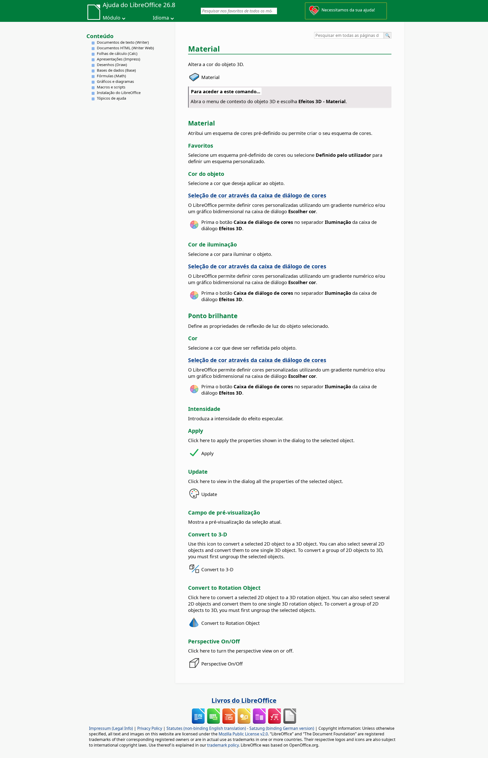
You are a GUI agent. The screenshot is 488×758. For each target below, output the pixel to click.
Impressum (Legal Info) (111, 728)
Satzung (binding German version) (281, 728)
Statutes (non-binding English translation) (206, 728)
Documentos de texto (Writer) (123, 42)
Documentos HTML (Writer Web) (125, 47)
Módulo (111, 17)
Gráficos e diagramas (115, 81)
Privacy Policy (149, 728)
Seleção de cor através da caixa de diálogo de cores (257, 195)
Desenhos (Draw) (112, 64)
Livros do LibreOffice (244, 700)
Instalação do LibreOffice (119, 92)
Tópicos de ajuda (111, 98)
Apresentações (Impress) (118, 58)
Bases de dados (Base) (116, 70)
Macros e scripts (111, 86)
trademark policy (223, 745)
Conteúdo (100, 36)
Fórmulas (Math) (111, 75)
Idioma (161, 17)
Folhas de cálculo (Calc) (117, 53)
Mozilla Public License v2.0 (243, 734)
